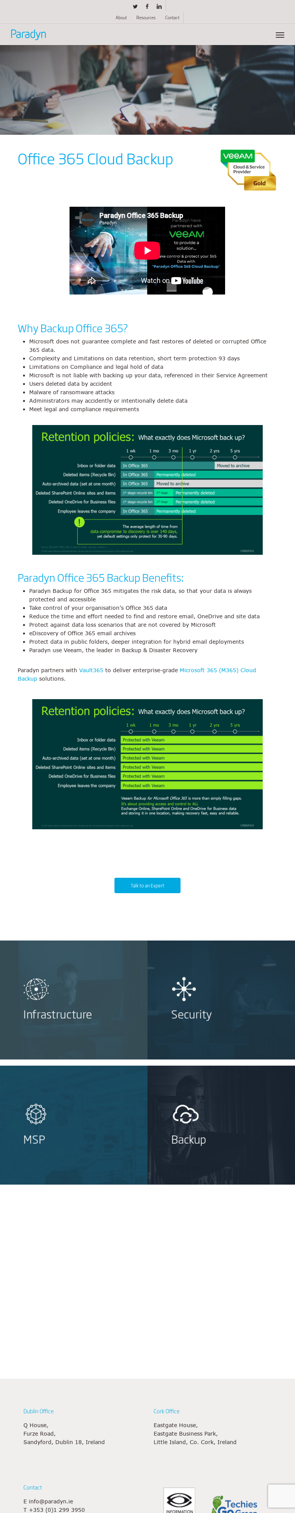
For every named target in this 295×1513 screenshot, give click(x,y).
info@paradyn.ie (51, 1501)
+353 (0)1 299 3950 (57, 1509)
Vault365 (91, 670)
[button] (280, 34)
